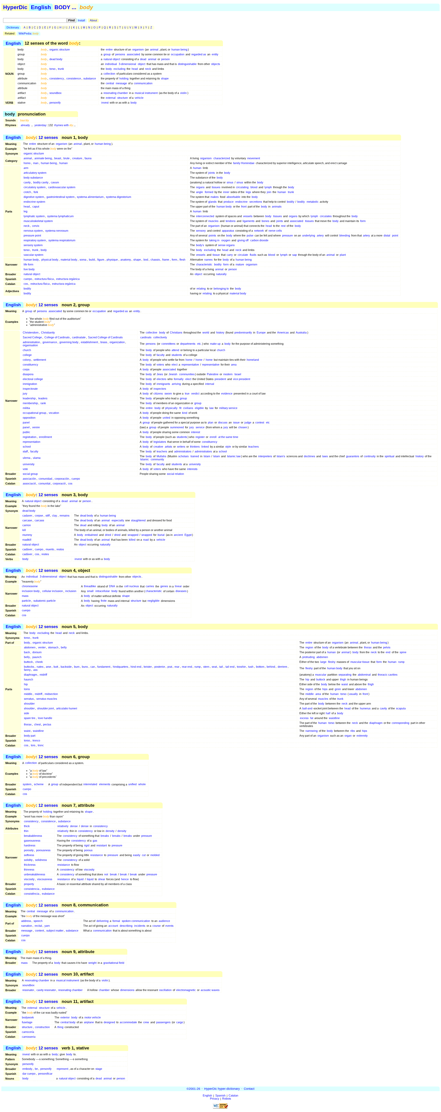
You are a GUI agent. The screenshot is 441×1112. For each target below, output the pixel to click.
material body (69, 259)
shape (165, 78)
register (200, 437)
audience (164, 920)
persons (120, 54)
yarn (47, 925)
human (63, 163)
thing (60, 1027)
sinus (230, 182)
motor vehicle (92, 1017)
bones (265, 221)
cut (144, 855)
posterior (159, 666)
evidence (226, 393)
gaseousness (32, 840)
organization (117, 342)
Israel (237, 374)
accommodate (128, 1022)
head (135, 68)
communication (143, 83)
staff (25, 451)
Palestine (212, 374)
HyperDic (15, 7)
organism (138, 49)
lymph (268, 187)
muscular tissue (360, 661)
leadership (29, 398)
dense (74, 826)
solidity (28, 859)
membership (30, 403)
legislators (159, 441)
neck (148, 68)
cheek (39, 661)
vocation (54, 412)
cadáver (27, 549)
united (166, 417)
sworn (168, 393)
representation (31, 441)
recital (38, 925)
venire (36, 427)
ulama (36, 457)
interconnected (205, 216)
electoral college (33, 379)
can (92, 666)
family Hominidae (243, 163)
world (205, 332)
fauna (88, 158)
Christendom (30, 332)
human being (179, 49)
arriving (176, 383)
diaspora (28, 374)
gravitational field (113, 962)
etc (268, 422)
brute (66, 158)
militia (26, 408)
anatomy (125, 259)
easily (136, 855)
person (165, 59)
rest (283, 225)
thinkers (195, 446)
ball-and (307, 708)
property (29, 884)
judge (247, 422)
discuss (222, 422)
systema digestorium (118, 196)
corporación (62, 478)
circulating (242, 187)
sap (294, 254)
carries (150, 586)
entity (215, 54)
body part (29, 735)
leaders (42, 398)
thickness (29, 864)
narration (26, 925)
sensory (201, 230)
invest (105, 102)
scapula (401, 708)
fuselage (27, 1022)
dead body (55, 59)
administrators (182, 451)
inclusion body (31, 591)
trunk (61, 68)
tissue (216, 254)
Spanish (220, 1095)
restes (45, 554)
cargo (179, 1022)
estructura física (44, 278)
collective (151, 332)
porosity (29, 850)
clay (54, 515)
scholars (183, 456)
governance (50, 342)
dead (143, 59)
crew (146, 1022)
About (93, 20)
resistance (96, 855)
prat (169, 666)
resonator (28, 990)
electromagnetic (186, 990)
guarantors (352, 456)
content (39, 930)
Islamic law (234, 456)
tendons (230, 221)
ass (35, 669)
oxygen (225, 240)
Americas (283, 332)
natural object (112, 59)
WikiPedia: (29, 33)
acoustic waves (210, 990)
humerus (365, 708)
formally (178, 379)
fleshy (331, 661)
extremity (362, 735)
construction (42, 1027)
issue (236, 422)
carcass (39, 520)
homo (27, 163)
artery (320, 235)
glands (212, 201)
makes (215, 196)
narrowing (311, 730)
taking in (214, 240)
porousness (43, 850)
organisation (30, 345)
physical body (49, 259)
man (35, 163)
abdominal (364, 674)
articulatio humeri (66, 708)
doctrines (309, 456)
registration (29, 437)
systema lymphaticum (60, 216)
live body (29, 269)
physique (112, 259)
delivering (102, 920)
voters (160, 364)
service (200, 427)
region (309, 647)
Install (81, 20)
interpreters (265, 456)
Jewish (173, 374)
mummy (27, 534)
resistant (101, 845)
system (27, 784)
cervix (35, 225)
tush (250, 666)
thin (26, 831)
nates (40, 666)
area (234, 364)
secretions (255, 201)
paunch (37, 657)
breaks (105, 835)
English (41, 7)
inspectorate (30, 388)
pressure (287, 235)
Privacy (214, 1098)
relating (201, 288)
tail (221, 666)
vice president (241, 379)
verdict (195, 393)
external (111, 97)
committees (168, 343)
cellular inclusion (52, 591)
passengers (163, 1022)
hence (125, 879)
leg (25, 211)
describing (126, 925)
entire (109, 49)
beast (57, 158)
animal (154, 49)
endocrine (241, 201)
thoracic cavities (387, 674)
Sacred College (32, 337)
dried (108, 534)
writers (181, 446)
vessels (247, 216)
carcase (27, 520)
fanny (27, 669)
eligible (199, 408)
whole (142, 784)
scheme (39, 784)
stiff (47, 515)
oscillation (165, 990)
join (269, 192)
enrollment (45, 437)
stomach (53, 647)
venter (42, 647)
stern (206, 666)
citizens (158, 393)
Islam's (281, 456)
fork (36, 192)
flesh (182, 259)
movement (253, 158)
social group (30, 473)
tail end (229, 666)
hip (307, 679)
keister (148, 666)
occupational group (34, 412)
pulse (250, 235)
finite (104, 600)
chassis (155, 259)
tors (33, 745)
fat (311, 718)
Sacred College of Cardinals (105, 337)
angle (199, 192)
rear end (187, 666)
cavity (27, 182)
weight (92, 962)
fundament (103, 666)
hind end (136, 666)
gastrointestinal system (60, 196)
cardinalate (79, 337)
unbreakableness (34, 874)
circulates (326, 216)
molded (155, 855)
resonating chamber (116, 93)
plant (343, 254)
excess (304, 718)
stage (98, 1068)
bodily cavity (40, 182)
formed (209, 192)
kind (184, 412)
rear (177, 666)
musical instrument (146, 93)
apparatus (228, 230)
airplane (89, 1022)
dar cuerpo (28, 1073)
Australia (301, 332)
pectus (47, 724)
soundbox (55, 93)
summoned (177, 427)
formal (116, 920)
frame (165, 259)
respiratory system (35, 240)
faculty (161, 354)
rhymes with (63, 125)
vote (25, 469)
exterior (65, 1017)
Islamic (144, 459)
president (220, 379)
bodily (290, 201)
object (141, 64)
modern (228, 374)
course (156, 925)
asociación (29, 478)
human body (224, 206)
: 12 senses (42, 137)
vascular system (33, 254)
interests (192, 469)
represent (62, 1068)
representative (190, 364)
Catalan (233, 1095)
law (211, 408)
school (27, 446)
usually (353, 694)
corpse (39, 515)
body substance (33, 177)
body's (200, 245)
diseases (181, 591)
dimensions (127, 990)
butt (56, 666)
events (169, 925)
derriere (282, 666)
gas (95, 840)
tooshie (241, 666)
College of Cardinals (57, 337)
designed (109, 1022)
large (323, 661)
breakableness (33, 835)
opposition (29, 417)
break (113, 874)
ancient (178, 534)
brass (103, 342)
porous (88, 850)
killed (132, 539)
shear (101, 879)
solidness (41, 859)
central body (67, 1022)
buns (85, 666)
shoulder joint (45, 708)
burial (161, 534)
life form (28, 264)
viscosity (89, 869)
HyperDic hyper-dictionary (222, 1088)
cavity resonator (46, 990)
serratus (29, 698)
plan (210, 422)
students (177, 354)
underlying (308, 235)
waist (344, 684)
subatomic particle (44, 600)
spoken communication (136, 920)
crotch (27, 192)
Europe (261, 332)
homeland (253, 359)
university (28, 464)
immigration (30, 383)
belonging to (221, 288)
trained (195, 456)
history (220, 332)
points (212, 235)
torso (52, 68)
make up (215, 343)
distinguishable (187, 64)
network (259, 230)
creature (77, 158)
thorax (368, 647)
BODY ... (65, 7)
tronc (41, 745)
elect (174, 364)
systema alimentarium (90, 196)
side (26, 713)
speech (38, 920)
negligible (153, 600)
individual (111, 64)
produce (229, 201)
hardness (29, 845)
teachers (253, 446)
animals (276, 206)
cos (26, 283)
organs (200, 187)
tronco (36, 740)
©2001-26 (193, 1088)
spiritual (389, 456)
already (25, 125)
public (26, 432)
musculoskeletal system (38, 221)
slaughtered (138, 520)
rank (43, 403)
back (27, 652)
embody (27, 1068)
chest (37, 724)
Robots (226, 1098)
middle (28, 694)
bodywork (28, 1017)
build (92, 259)
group (107, 54)
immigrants (163, 383)
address (26, 920)
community (157, 459)
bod (145, 259)
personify (55, 102)
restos (60, 549)
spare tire (29, 718)
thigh (343, 679)
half (328, 713)
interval (209, 383)
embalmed (91, 534)
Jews (160, 374)
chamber (104, 990)
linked (205, 446)
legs (248, 192)
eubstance (48, 888)
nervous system (33, 230)
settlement (39, 359)
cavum (55, 182)
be (36, 1068)
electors (161, 379)
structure (122, 97)
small (90, 591)
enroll (213, 437)
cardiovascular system (61, 187)
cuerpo (28, 278)
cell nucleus (131, 586)
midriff (43, 674)
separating (345, 674)
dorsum (37, 652)
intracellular (102, 591)
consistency (56, 78)
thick (27, 826)
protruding (308, 657)
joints (211, 172)
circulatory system (34, 187)
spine (403, 652)
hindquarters (120, 666)
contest (259, 422)
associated (133, 54)
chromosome (30, 586)
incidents (139, 925)
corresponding (400, 722)
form (363, 221)
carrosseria (28, 1036)
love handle (45, 718)
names (208, 259)
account (113, 925)
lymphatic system (34, 216)
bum (76, 666)
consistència (31, 893)
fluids (253, 254)
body (109, 68)
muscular (320, 674)
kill (24, 530)
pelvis (386, 647)
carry (230, 254)
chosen (242, 427)
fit (180, 408)
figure (100, 259)
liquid (80, 879)
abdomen (29, 647)
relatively (62, 826)
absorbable (233, 196)
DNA (112, 586)
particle (26, 600)
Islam (207, 456)
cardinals (145, 337)
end (388, 652)
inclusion (70, 591)
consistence (73, 78)
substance (89, 78)
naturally (221, 274)
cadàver (27, 554)
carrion (26, 525)
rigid (86, 845)
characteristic (204, 264)
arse (48, 666)
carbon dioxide (259, 240)
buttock (28, 661)
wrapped (133, 534)
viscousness (44, 879)
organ (348, 735)
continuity (370, 456)
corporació (59, 483)
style (228, 446)
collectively (160, 337)
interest (195, 432)
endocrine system (34, 201)
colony (27, 359)
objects (215, 64)
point (395, 235)
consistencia (31, 888)
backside (66, 666)
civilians (188, 408)
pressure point (32, 235)
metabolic (313, 201)
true (187, 393)
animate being (43, 158)
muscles (213, 221)
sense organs (226, 245)
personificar (45, 1073)
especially (118, 520)
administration (31, 342)
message (121, 83)
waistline (334, 718)
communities (187, 374)
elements (104, 784)
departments (187, 343)
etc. (199, 343)
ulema (26, 457)
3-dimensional (127, 64)
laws (325, 456)
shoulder (29, 703)
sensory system (33, 245)
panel (26, 422)
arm (26, 167)
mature (240, 264)
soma (83, 259)
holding (124, 78)
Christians (176, 332)
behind (271, 666)
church (27, 350)
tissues (216, 187)
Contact (249, 1088)
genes (164, 586)
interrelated (90, 784)
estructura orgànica (63, 283)
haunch (28, 679)
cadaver (27, 515)
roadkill (26, 539)
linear (178, 586)
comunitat (44, 483)
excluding (119, 68)
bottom (260, 666)
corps (26, 369)
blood (253, 187)
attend (175, 350)
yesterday (40, 125)
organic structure (59, 49)
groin (338, 689)
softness (29, 855)
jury (25, 393)
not (106, 874)
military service (228, 408)
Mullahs (161, 456)
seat (214, 666)
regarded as (198, 54)
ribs (352, 730)
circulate (243, 254)
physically (171, 408)
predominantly (243, 332)
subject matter (54, 930)
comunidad (45, 478)
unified (132, 784)
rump (401, 661)
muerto (50, 549)
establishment (89, 342)
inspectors (159, 388)
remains (64, 515)
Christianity (48, 332)
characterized (221, 158)
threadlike (90, 586)
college (27, 354)
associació (29, 483)
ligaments (248, 221)
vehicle (139, 97)
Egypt (188, 534)
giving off (242, 240)
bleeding (344, 235)
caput (35, 206)
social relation (175, 473)
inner (226, 192)
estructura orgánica (68, 278)
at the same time (228, 437)
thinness (29, 869)
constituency (30, 364)
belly (64, 647)
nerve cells (275, 230)
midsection (51, 694)
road (146, 539)
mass (25, 596)
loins (27, 689)
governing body (68, 342)
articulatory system (35, 172)
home (189, 359)
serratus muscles (46, 698)
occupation (177, 54)
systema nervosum (56, 230)
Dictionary (13, 27)
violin (183, 93)
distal (387, 235)
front (244, 206)
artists (168, 446)
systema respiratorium (61, 240)
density (110, 831)
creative (158, 446)
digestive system (34, 196)
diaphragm (30, 674)
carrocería (28, 1031)
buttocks (29, 666)
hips (324, 689)
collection (109, 73)
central (110, 83)
